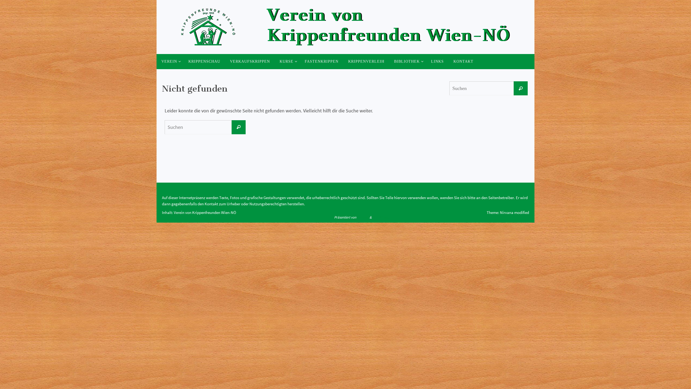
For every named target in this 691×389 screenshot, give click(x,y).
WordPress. (380, 217)
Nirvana (363, 217)
